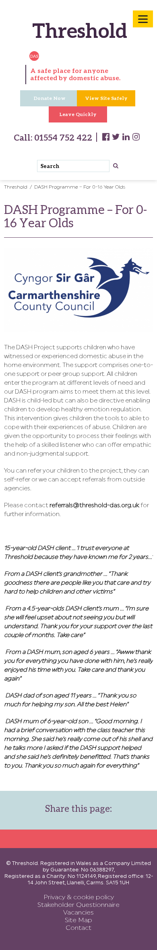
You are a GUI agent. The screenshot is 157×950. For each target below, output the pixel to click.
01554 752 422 (62, 137)
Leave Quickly (78, 114)
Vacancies (78, 913)
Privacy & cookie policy (78, 897)
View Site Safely (106, 98)
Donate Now (49, 98)
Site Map (78, 920)
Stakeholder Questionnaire (78, 905)
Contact (78, 928)
